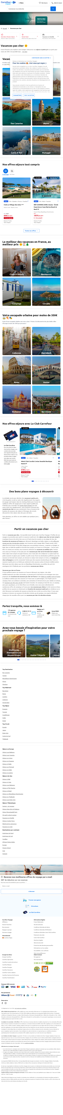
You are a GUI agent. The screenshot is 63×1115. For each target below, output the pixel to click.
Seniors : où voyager (8, 806)
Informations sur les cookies (41, 948)
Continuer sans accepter (40, 58)
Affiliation (5, 922)
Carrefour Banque (6, 964)
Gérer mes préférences (40, 953)
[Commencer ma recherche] (53, 9)
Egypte (4, 727)
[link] (16, 111)
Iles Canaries (6, 672)
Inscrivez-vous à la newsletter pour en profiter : (13, 882)
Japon (4, 730)
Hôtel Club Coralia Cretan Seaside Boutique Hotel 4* (36, 462)
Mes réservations (38, 959)
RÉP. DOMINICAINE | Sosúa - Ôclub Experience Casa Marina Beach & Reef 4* (46, 207)
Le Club (8, 463)
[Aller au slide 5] (39, 481)
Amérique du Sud (7, 836)
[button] (34, 452)
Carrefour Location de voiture (10, 962)
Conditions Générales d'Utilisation (43, 929)
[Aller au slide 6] (41, 481)
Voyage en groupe (7, 929)
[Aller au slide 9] (46, 481)
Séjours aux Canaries (8, 755)
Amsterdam (5, 702)
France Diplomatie (38, 922)
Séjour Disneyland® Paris (9, 812)
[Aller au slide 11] (35, 659)
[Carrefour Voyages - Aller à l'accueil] (8, 3)
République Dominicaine (9, 678)
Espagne (4, 709)
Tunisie (4, 675)
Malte (4, 718)
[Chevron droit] (58, 450)
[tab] (5, 172)
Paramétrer (17, 95)
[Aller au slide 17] (45, 659)
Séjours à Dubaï (6, 791)
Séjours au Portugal (8, 767)
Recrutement (5, 927)
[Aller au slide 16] (43, 659)
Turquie (4, 712)
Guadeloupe (6, 715)
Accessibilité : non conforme (41, 950)
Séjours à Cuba (6, 782)
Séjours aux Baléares (8, 752)
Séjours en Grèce (7, 758)
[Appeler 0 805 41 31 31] (47, 963)
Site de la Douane (38, 924)
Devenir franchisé (6, 924)
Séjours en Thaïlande (8, 797)
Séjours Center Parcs (8, 821)
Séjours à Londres (7, 773)
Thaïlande (5, 739)
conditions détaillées (29, 1043)
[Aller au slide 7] (43, 481)
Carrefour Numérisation (8, 977)
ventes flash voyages (26, 505)
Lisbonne (5, 699)
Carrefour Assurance (7, 970)
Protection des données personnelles (43, 945)
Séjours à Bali (6, 779)
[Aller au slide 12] (37, 659)
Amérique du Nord (7, 833)
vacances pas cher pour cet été (14, 582)
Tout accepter (29, 95)
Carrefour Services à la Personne (10, 975)
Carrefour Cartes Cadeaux (9, 972)
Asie (3, 851)
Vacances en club (7, 826)
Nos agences (37, 957)
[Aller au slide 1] (33, 481)
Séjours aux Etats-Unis (8, 800)
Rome (4, 694)
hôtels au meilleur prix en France (50, 576)
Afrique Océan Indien (8, 842)
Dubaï (4, 721)
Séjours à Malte (6, 764)
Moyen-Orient (6, 848)
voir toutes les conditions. (20, 1008)
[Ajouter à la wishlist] (28, 201)
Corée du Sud (6, 736)
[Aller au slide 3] (36, 481)
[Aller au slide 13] (38, 659)
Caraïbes (4, 839)
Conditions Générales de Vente (42, 927)
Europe (4, 845)
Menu (21, 3)
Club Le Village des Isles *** (14, 205)
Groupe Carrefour (6, 957)
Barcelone (5, 691)
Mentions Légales (38, 940)
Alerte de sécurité (38, 942)
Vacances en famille (8, 818)
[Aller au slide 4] (38, 481)
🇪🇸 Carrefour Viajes (7, 937)
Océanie (4, 853)
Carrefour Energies (7, 967)
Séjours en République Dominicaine (12, 794)
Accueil (5, 28)
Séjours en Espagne (8, 761)
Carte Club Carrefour (39, 937)
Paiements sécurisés (39, 935)
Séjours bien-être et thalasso (10, 809)
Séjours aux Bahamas (8, 785)
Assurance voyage (6, 932)
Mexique (5, 684)
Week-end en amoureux (9, 824)
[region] (31, 77)
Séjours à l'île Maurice (8, 788)
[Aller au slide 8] (44, 481)
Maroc (4, 681)
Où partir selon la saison (9, 815)
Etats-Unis (5, 733)
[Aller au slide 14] (40, 659)
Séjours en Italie (7, 770)
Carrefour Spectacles (7, 959)
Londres (4, 696)
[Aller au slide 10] (48, 481)
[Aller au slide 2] (35, 481)
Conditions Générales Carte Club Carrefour (45, 932)
